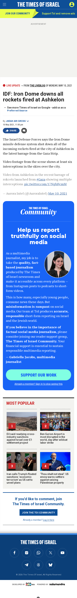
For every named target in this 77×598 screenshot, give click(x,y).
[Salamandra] (57, 584)
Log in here (48, 519)
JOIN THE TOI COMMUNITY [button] (38, 512)
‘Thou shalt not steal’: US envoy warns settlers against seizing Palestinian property (54, 478)
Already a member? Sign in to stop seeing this (38, 383)
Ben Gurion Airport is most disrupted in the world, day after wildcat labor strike (53, 438)
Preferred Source (17, 110)
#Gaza (41, 179)
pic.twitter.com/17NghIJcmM (45, 184)
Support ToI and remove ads (58, 13)
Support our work (38, 374)
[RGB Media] (31, 584)
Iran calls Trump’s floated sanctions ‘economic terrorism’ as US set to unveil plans (21, 478)
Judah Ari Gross (16, 121)
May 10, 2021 (57, 193)
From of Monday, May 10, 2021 (47, 85)
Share (13, 130)
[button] (71, 4)
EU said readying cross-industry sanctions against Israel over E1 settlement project (21, 438)
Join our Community (17, 13)
